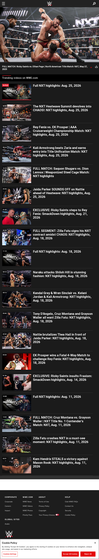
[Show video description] (91, 66)
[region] (49, 549)
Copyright (42, 510)
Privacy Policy (44, 506)
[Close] (95, 542)
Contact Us (69, 506)
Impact (7, 510)
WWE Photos (28, 510)
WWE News (27, 502)
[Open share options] (96, 66)
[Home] (49, 3)
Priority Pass (27, 515)
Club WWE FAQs (71, 502)
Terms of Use (44, 502)
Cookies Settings (9, 554)
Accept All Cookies (70, 554)
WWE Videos (28, 506)
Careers (8, 506)
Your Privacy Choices (47, 515)
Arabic (7, 524)
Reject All (88, 554)
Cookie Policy (70, 515)
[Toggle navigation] (3, 3)
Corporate (9, 502)
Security (68, 510)
